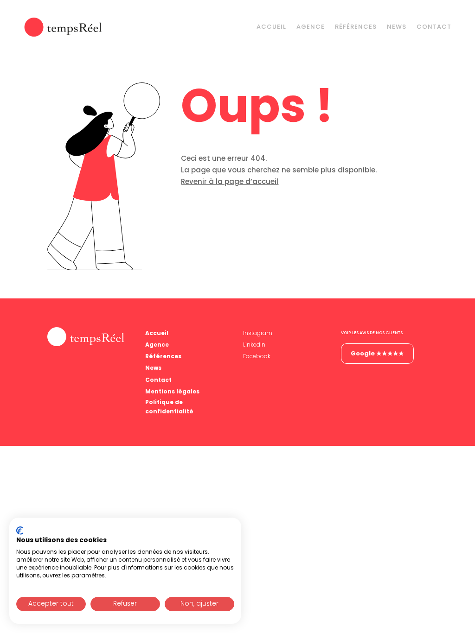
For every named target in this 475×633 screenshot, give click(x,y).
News (396, 26)
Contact (434, 26)
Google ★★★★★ (377, 353)
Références (356, 26)
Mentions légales (172, 391)
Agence (310, 26)
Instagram (257, 333)
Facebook (256, 356)
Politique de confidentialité (169, 406)
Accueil (271, 26)
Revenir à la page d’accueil (229, 181)
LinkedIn (254, 344)
